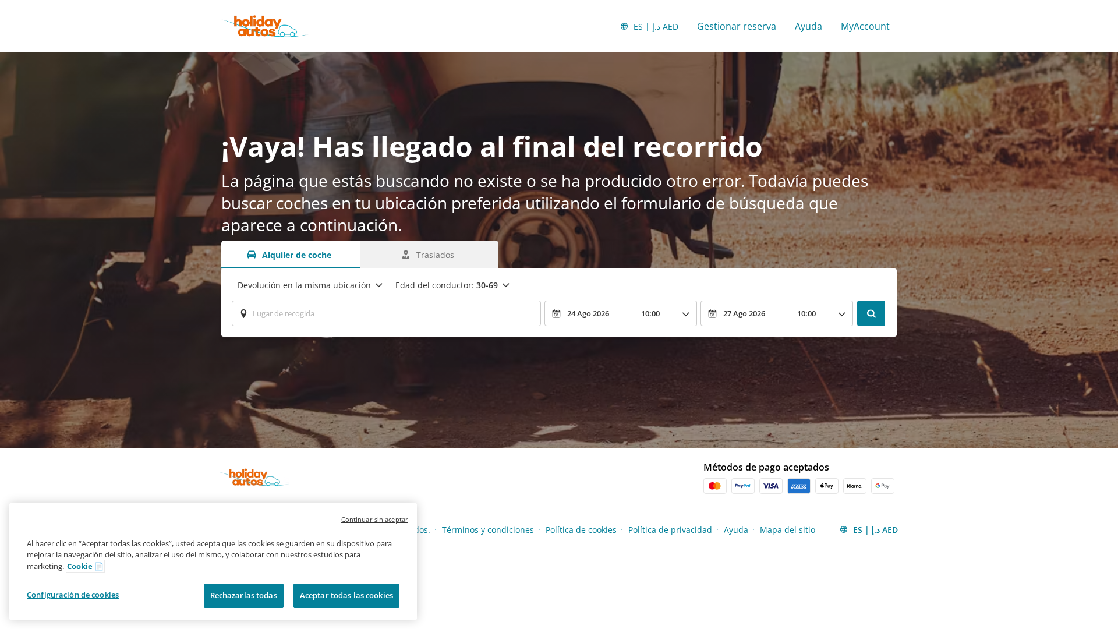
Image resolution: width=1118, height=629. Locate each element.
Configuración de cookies (73, 594)
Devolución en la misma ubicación (304, 285)
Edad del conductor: (446, 285)
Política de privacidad (670, 529)
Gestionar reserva (736, 26)
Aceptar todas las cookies (346, 595)
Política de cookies (581, 529)
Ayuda (808, 26)
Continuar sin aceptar (374, 519)
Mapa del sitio (787, 529)
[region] (213, 561)
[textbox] (386, 313)
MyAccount (865, 26)
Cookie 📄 (85, 566)
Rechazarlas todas (243, 595)
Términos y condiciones (488, 529)
